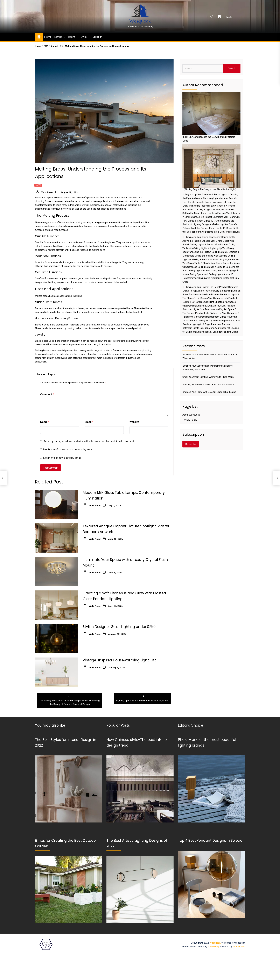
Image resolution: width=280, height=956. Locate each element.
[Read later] (219, 17)
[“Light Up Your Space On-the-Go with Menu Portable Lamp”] (211, 113)
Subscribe (190, 444)
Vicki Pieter (47, 192)
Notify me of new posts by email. (62, 457)
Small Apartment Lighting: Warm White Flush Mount (208, 377)
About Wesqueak (191, 414)
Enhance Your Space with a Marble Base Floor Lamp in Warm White (209, 356)
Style (84, 36)
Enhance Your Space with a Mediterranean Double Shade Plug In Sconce (207, 367)
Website (134, 421)
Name (44, 421)
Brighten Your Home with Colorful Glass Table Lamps (209, 392)
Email (89, 421)
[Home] (39, 36)
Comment (47, 394)
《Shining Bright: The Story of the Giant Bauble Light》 (209, 189)
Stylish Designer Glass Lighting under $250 (119, 626)
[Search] (212, 16)
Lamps (58, 36)
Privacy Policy (189, 420)
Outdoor (97, 36)
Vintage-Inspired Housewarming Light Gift (119, 660)
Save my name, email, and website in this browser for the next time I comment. (88, 441)
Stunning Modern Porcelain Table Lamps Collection (208, 384)
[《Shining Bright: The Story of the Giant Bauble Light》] (211, 166)
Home (47, 36)
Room (71, 36)
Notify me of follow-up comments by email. (68, 449)
